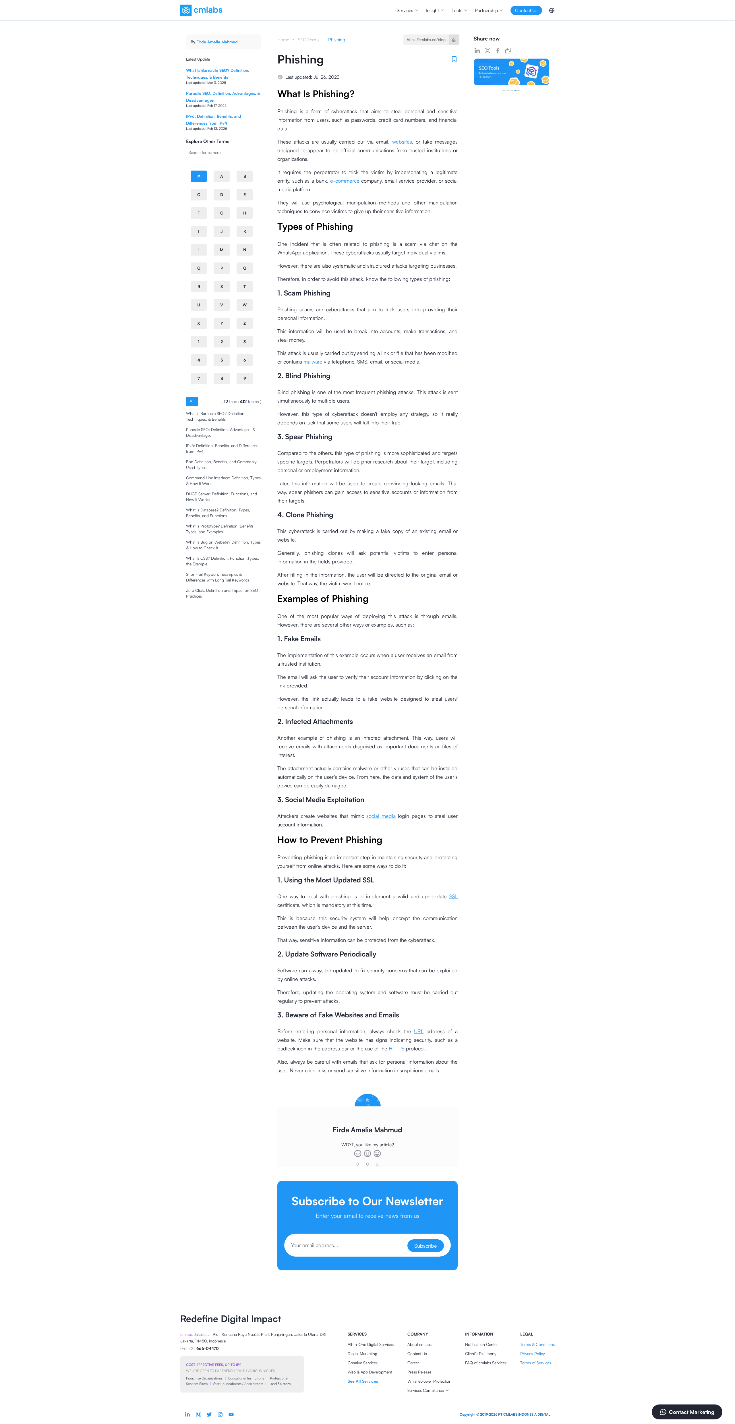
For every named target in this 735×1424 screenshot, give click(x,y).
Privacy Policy (532, 1353)
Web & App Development (370, 1371)
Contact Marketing (691, 1412)
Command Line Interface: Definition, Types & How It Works (223, 480)
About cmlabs (419, 1344)
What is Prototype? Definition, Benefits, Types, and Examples (220, 528)
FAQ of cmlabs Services (485, 1362)
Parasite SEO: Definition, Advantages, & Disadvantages (220, 432)
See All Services (363, 1381)
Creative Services (363, 1362)
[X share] (487, 50)
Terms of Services (535, 1362)
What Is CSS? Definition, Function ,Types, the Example (222, 561)
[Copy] (454, 39)
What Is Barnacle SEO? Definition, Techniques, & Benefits (215, 416)
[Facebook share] (497, 50)
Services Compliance (425, 1390)
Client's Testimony (480, 1353)
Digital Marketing (362, 1353)
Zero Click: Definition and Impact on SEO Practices (222, 593)
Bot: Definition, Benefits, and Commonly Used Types (221, 464)
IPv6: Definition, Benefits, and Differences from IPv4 (222, 448)
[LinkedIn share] (477, 50)
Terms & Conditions (537, 1344)
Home (283, 39)
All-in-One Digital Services (371, 1344)
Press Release (419, 1371)
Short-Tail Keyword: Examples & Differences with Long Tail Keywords (217, 577)
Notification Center (481, 1344)
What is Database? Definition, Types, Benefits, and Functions (218, 512)
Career (413, 1362)
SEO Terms (309, 39)
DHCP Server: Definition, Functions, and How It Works (221, 496)
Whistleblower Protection (429, 1381)
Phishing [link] (336, 39)
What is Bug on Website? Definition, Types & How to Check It (223, 545)
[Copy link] (508, 50)
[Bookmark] (454, 59)
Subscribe (425, 1246)
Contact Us (417, 1353)
